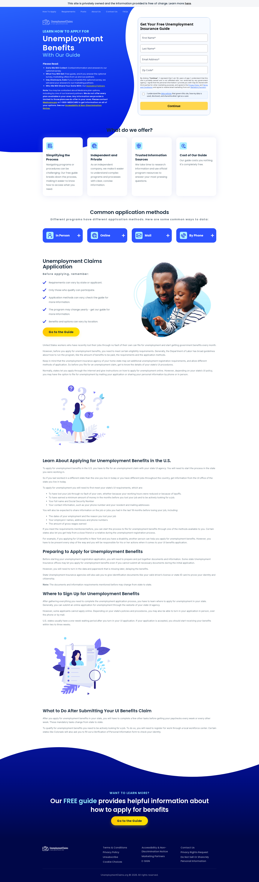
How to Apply (49, 11)
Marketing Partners (95, 85)
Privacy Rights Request (194, 852)
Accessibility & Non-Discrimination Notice (155, 849)
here (188, 3)
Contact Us (111, 11)
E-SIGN (146, 861)
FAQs (125, 11)
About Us (96, 11)
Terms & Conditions (115, 847)
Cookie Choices (112, 862)
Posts (83, 11)
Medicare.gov (50, 102)
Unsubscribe (110, 857)
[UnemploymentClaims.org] (55, 848)
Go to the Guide (61, 332)
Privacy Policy (111, 852)
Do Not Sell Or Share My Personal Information (195, 859)
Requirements (68, 11)
